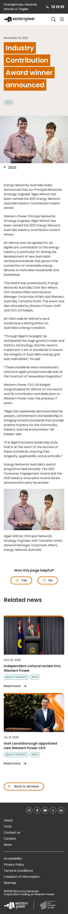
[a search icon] (53, 19)
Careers (10, 838)
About (8, 820)
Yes (24, 580)
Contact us (12, 832)
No (50, 580)
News (8, 102)
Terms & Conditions (18, 870)
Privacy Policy (14, 864)
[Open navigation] (62, 19)
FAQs (8, 826)
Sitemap (10, 883)
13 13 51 (57, 6)
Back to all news (26, 786)
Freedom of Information (21, 877)
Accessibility (13, 858)
